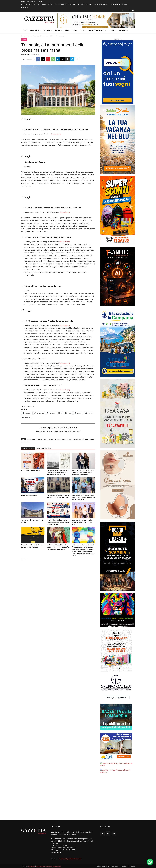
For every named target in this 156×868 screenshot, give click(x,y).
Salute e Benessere (96, 30)
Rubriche (122, 30)
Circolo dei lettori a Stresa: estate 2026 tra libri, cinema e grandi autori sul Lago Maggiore (83, 497)
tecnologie (49, 866)
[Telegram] (72, 59)
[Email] (62, 59)
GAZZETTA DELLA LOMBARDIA (37, 4)
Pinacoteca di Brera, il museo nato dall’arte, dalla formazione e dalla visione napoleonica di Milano (57, 472)
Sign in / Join (41, 1)
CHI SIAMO (24, 4)
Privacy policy (115, 866)
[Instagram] (129, 10)
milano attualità (89, 439)
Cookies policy (56, 852)
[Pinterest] (48, 59)
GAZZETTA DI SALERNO (101, 4)
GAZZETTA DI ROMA (74, 4)
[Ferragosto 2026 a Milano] (32, 485)
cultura (40, 439)
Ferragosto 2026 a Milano (29, 495)
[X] (43, 59)
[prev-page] (22, 560)
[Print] (67, 59)
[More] (77, 59)
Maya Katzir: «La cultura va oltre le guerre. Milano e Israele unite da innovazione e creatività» (83, 472)
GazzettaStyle (71, 30)
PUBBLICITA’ (24, 7)
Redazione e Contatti (102, 866)
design (69, 439)
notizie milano (31, 439)
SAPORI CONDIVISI (115, 4)
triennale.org (56, 134)
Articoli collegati (28, 448)
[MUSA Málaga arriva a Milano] (32, 461)
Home (25, 30)
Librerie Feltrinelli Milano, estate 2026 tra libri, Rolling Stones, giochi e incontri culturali (58, 522)
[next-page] (26, 560)
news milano (25, 442)
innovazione (31, 866)
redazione (26, 54)
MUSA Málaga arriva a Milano (30, 470)
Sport (111, 30)
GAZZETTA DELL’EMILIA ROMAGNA (57, 4)
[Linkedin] (133, 10)
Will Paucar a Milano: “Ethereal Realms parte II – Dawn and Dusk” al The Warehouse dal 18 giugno (58, 547)
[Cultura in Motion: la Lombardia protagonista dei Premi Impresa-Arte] (83, 510)
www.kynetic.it (56, 866)
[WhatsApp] (53, 59)
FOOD (82, 30)
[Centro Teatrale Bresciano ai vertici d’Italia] (32, 510)
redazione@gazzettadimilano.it (70, 859)
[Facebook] (126, 10)
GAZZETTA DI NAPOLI (87, 4)
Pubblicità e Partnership (128, 866)
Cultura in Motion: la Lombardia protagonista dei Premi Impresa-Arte (82, 522)
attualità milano (78, 439)
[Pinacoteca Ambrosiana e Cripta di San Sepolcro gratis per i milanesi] (58, 485)
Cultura (46, 30)
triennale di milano (60, 439)
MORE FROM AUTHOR (43, 448)
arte (45, 439)
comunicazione (40, 866)
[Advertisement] (117, 798)
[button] (122, 10)
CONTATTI (124, 4)
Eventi (57, 30)
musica (51, 439)
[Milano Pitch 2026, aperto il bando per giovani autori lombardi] (32, 535)
